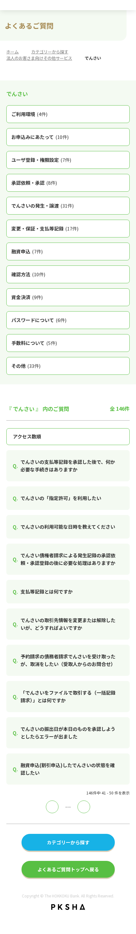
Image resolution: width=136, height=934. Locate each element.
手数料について (34, 343)
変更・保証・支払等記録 (44, 228)
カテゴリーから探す (49, 52)
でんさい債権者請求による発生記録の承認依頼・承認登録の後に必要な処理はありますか (68, 559)
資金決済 (27, 297)
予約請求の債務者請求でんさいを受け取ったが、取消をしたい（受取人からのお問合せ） (68, 660)
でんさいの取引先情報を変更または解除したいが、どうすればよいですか (68, 624)
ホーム (12, 52)
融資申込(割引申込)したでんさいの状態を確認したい (68, 769)
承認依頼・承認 (34, 182)
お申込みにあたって (40, 137)
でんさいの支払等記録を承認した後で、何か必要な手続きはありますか (68, 465)
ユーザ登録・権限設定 (41, 159)
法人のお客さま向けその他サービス (39, 58)
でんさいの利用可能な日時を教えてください (68, 526)
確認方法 (28, 274)
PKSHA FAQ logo (68, 907)
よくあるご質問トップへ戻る (68, 869)
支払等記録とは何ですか (47, 591)
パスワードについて (38, 320)
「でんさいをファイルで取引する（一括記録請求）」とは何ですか (68, 696)
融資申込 (27, 251)
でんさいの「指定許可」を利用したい (61, 498)
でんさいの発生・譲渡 (42, 205)
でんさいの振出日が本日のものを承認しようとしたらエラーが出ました (68, 732)
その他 (25, 365)
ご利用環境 (29, 114)
